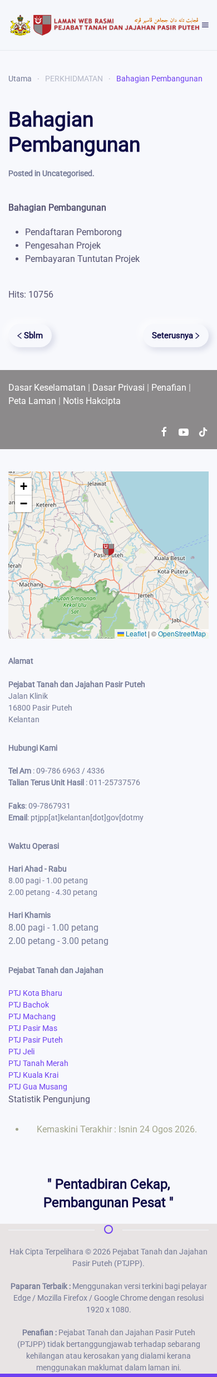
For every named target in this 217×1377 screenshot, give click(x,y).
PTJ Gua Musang (37, 1086)
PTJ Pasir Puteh (35, 1039)
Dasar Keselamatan (47, 387)
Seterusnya (172, 335)
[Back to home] (105, 25)
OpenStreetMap (182, 633)
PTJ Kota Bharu (35, 993)
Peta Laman (32, 401)
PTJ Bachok (28, 1004)
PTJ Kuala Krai (33, 1075)
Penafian (168, 387)
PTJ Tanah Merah (38, 1063)
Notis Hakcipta (92, 401)
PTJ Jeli (21, 1051)
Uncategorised (67, 173)
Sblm (33, 335)
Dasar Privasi (118, 387)
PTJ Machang (32, 1016)
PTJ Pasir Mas (32, 1028)
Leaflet (135, 633)
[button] (205, 25)
